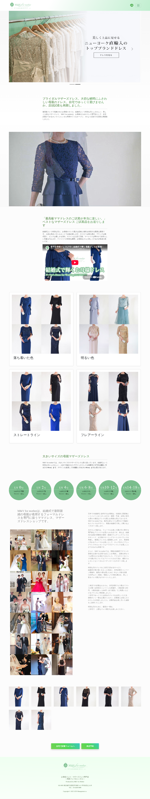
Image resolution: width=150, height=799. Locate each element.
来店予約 (90, 746)
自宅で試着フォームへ (65, 746)
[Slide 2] (77, 84)
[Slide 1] (72, 84)
